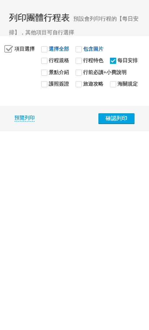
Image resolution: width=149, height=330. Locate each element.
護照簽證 (59, 84)
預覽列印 (24, 117)
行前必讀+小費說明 (105, 72)
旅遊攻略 (93, 84)
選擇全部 (59, 49)
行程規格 (59, 60)
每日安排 (128, 60)
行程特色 (93, 60)
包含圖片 (93, 49)
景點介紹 (59, 72)
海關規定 (128, 84)
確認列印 (116, 118)
